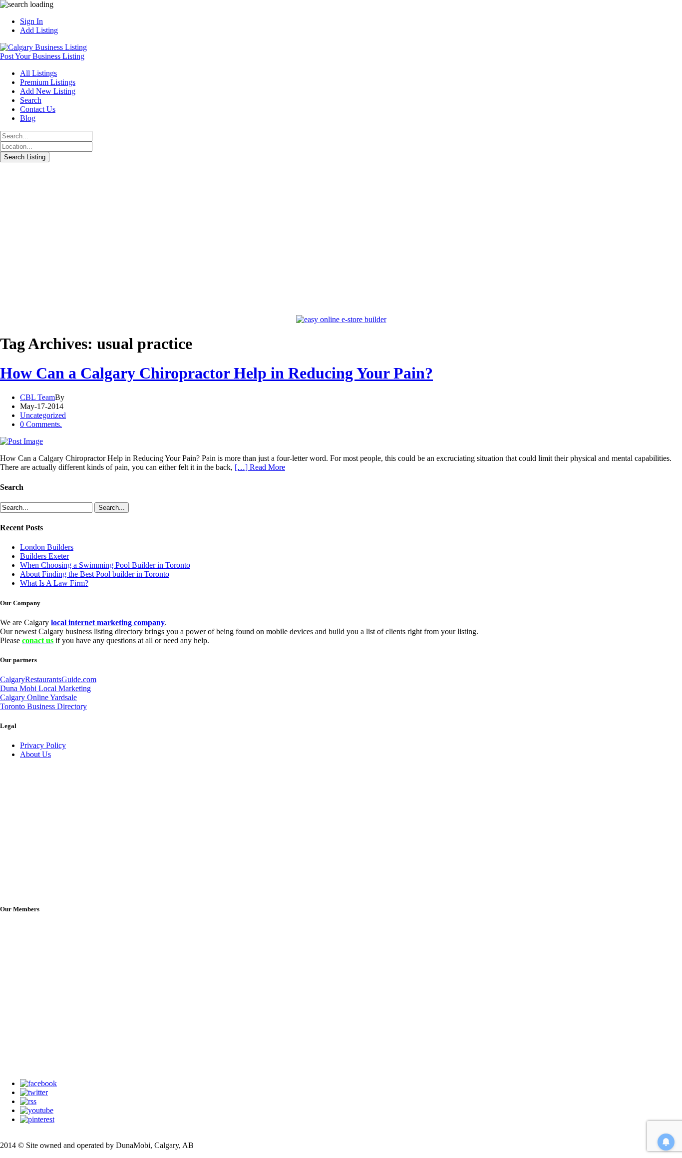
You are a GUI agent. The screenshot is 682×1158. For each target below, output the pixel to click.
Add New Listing (47, 91)
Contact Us (37, 109)
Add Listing (39, 30)
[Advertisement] (341, 237)
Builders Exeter (44, 556)
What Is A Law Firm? (54, 583)
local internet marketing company (108, 622)
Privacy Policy (43, 745)
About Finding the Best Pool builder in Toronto (94, 574)
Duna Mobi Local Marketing (45, 688)
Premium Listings (47, 82)
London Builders (46, 547)
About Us (35, 754)
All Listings (38, 73)
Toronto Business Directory (43, 706)
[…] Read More (260, 467)
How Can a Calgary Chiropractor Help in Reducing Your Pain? (216, 373)
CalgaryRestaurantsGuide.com (48, 679)
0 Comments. (41, 424)
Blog (27, 118)
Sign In (31, 21)
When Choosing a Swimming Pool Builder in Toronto (105, 565)
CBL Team (37, 397)
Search (30, 100)
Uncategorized (43, 415)
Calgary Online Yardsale (38, 697)
